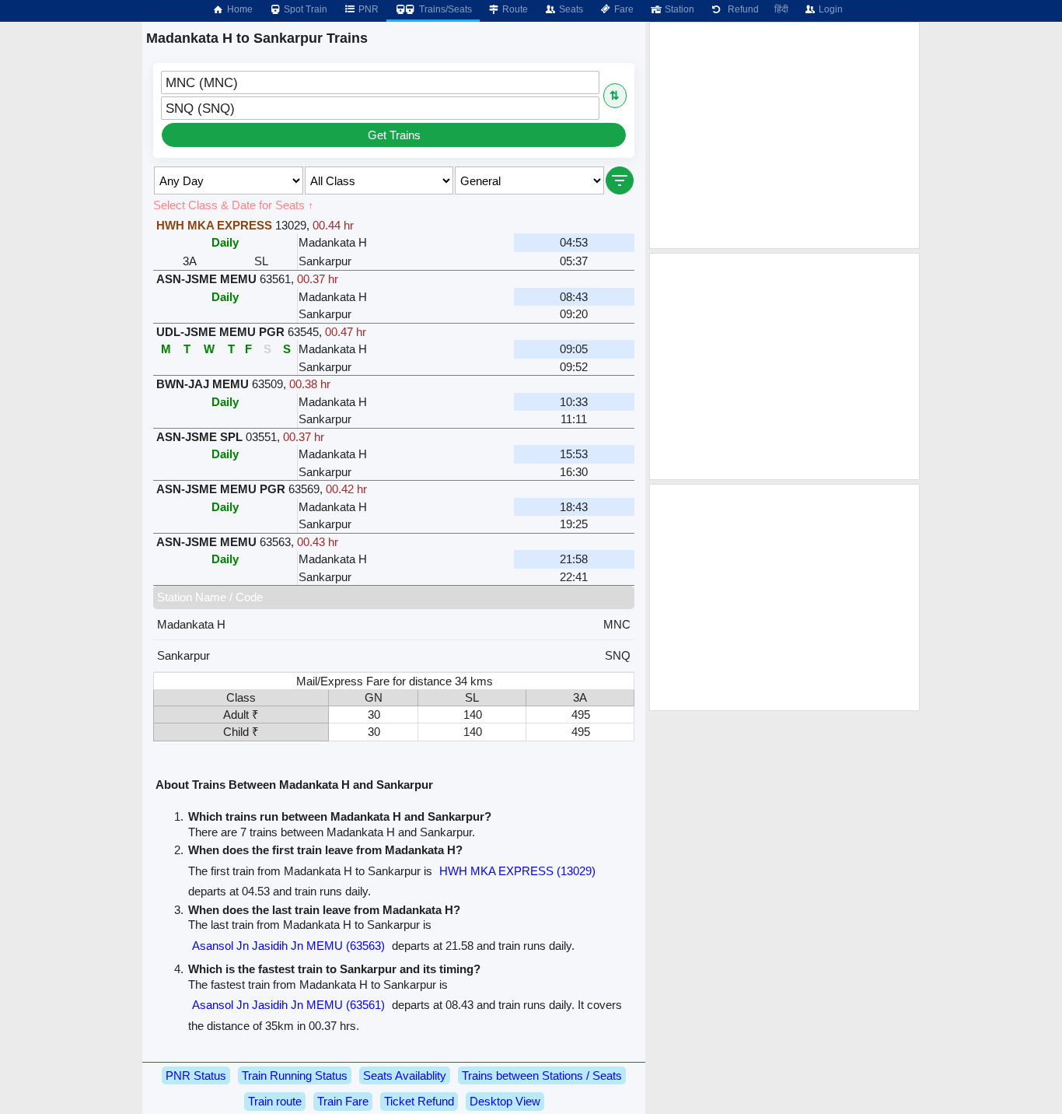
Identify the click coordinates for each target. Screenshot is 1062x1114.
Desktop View (505, 1101)
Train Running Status (295, 1075)
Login (829, 9)
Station (678, 9)
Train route (275, 1101)
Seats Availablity (404, 1075)
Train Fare (343, 1101)
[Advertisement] (784, 135)
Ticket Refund (419, 1101)
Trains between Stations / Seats (542, 1075)
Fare (623, 9)
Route (514, 9)
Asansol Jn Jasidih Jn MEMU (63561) (288, 1004)
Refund (741, 9)
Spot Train (304, 9)
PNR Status (196, 1075)
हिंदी (781, 9)
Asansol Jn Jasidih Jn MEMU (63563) (288, 945)
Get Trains (394, 135)
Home (239, 9)
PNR (367, 9)
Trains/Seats (444, 9)
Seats (570, 9)
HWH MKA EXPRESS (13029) (517, 871)
